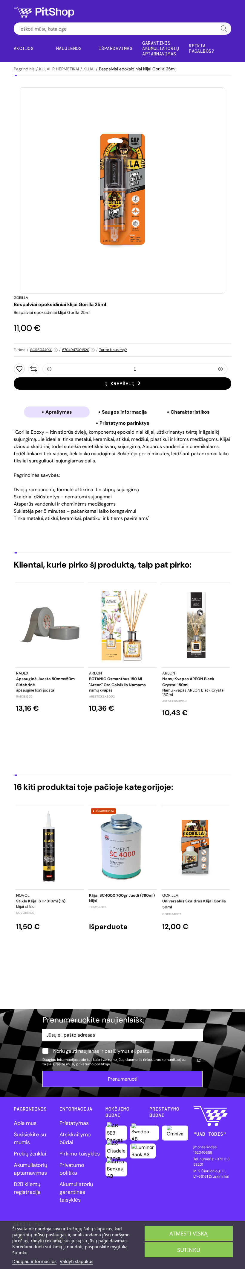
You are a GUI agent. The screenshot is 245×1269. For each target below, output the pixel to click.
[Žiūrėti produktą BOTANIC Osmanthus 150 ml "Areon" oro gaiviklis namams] (122, 625)
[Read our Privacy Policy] (199, 1060)
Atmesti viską (188, 1233)
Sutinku (188, 1249)
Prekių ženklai (30, 1153)
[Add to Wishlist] (19, 369)
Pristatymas (73, 1123)
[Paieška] (224, 28)
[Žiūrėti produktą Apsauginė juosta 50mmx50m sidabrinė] (49, 625)
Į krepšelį (119, 383)
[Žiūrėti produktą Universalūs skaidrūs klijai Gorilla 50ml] (195, 847)
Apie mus (25, 1123)
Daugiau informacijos (34, 1261)
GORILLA (21, 297)
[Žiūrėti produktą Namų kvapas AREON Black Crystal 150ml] (195, 625)
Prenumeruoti (122, 1079)
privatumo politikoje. (93, 1064)
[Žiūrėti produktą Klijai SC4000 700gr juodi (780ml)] (122, 847)
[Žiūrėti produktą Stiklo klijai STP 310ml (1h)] (49, 847)
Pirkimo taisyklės (79, 1153)
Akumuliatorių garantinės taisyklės (76, 1192)
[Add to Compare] (33, 369)
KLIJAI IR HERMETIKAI (59, 69)
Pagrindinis (24, 69)
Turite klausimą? (113, 349)
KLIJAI (88, 69)
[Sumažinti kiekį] (49, 369)
